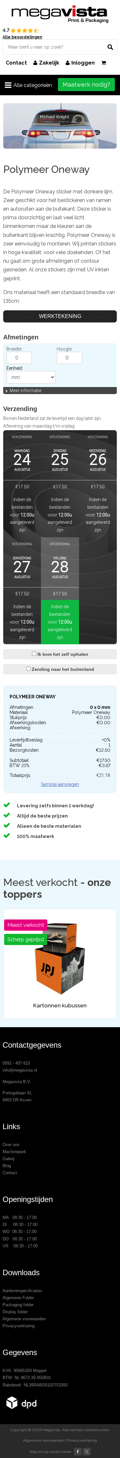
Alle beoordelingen (22, 37)
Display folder (15, 1311)
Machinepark (14, 1151)
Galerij (8, 1158)
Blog (7, 1165)
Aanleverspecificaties (22, 1290)
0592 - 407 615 (16, 1063)
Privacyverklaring (19, 1325)
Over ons (11, 1144)
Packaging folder (18, 1304)
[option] (60, 126)
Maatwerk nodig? (86, 84)
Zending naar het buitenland (62, 669)
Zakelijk (49, 63)
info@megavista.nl (20, 1070)
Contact (16, 63)
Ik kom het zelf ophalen (62, 654)
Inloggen (83, 63)
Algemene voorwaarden (24, 1318)
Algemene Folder (18, 1297)
